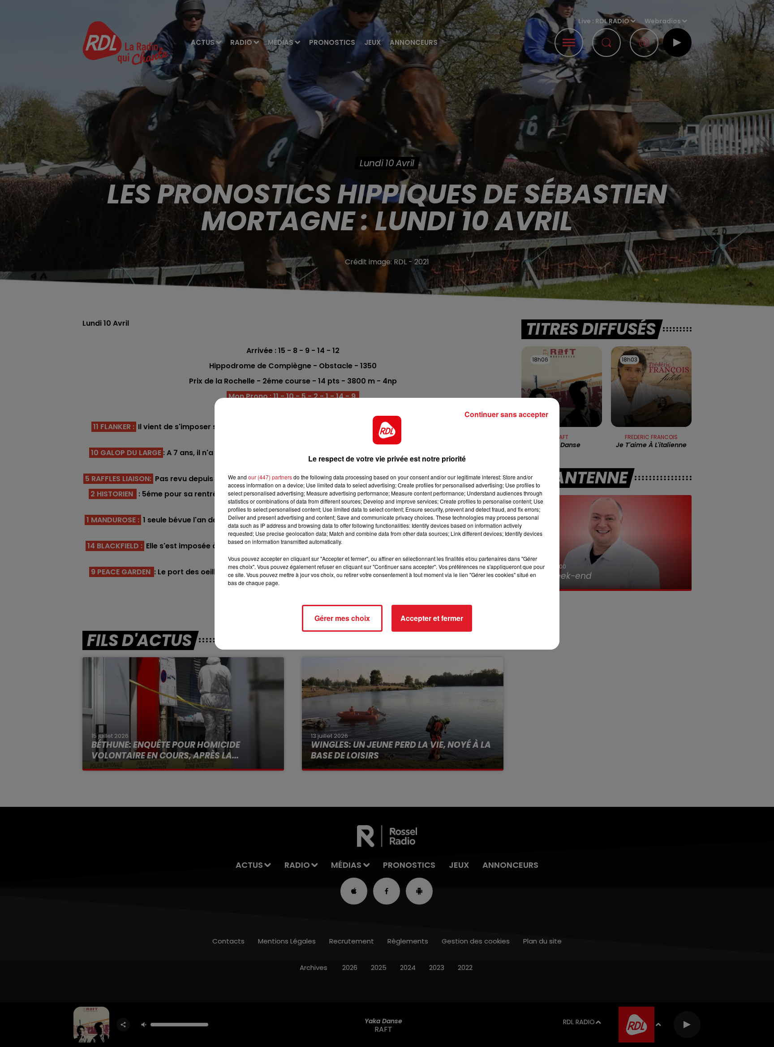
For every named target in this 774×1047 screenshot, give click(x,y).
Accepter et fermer (431, 618)
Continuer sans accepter (506, 414)
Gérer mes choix (342, 618)
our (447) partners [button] (270, 477)
